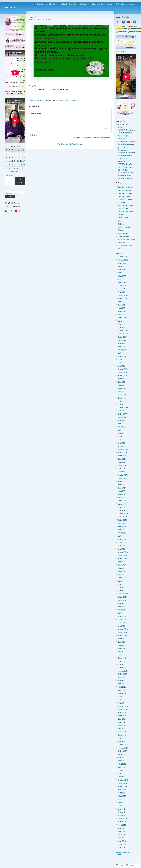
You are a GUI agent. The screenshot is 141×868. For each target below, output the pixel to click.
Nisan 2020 (122, 488)
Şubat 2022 (122, 427)
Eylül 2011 (121, 812)
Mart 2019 (121, 529)
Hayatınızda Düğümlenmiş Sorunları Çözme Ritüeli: (92, 138)
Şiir (119, 249)
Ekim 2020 (121, 469)
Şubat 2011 (122, 834)
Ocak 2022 (121, 430)
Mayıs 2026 (122, 266)
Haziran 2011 (122, 822)
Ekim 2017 (121, 584)
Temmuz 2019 (123, 517)
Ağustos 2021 (123, 446)
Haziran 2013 (122, 751)
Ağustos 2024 (123, 331)
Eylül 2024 (121, 327)
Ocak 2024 (121, 353)
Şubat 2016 (122, 648)
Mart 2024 (121, 347)
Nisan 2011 (122, 828)
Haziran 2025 (122, 298)
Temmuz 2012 (123, 783)
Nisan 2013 (122, 757)
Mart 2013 (121, 761)
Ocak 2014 (121, 729)
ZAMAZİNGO (10, 8)
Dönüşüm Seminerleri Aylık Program (74, 4)
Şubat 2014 (122, 725)
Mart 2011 (121, 831)
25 (6, 168)
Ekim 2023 (121, 363)
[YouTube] (15, 211)
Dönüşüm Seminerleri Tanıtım (47, 4)
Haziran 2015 (122, 674)
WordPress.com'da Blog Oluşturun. (70, 144)
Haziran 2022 (122, 414)
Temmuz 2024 (123, 334)
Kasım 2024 (122, 321)
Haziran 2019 (122, 520)
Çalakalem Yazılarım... (37, 100)
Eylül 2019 (121, 510)
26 (9, 168)
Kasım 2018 (122, 542)
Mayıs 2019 (122, 523)
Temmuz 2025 (123, 295)
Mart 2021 (121, 462)
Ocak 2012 (121, 799)
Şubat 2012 (122, 796)
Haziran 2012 (122, 786)
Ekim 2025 (121, 289)
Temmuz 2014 (123, 709)
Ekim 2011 (121, 809)
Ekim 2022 (121, 401)
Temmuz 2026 (123, 260)
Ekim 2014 (121, 700)
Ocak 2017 (121, 613)
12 (9, 161)
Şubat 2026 (122, 276)
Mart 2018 (121, 568)
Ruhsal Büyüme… (124, 236)
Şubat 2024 (122, 350)
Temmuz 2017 (123, 594)
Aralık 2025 (122, 282)
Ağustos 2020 (123, 475)
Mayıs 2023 (122, 379)
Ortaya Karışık (123, 233)
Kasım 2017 (122, 581)
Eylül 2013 (121, 741)
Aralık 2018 (122, 539)
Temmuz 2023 (123, 372)
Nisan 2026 (122, 269)
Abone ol (10, 196)
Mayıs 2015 (122, 677)
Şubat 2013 (122, 764)
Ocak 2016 (121, 652)
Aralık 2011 (122, 802)
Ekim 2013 (121, 738)
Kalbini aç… (34, 135)
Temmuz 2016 (123, 632)
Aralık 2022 (122, 395)
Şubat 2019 (122, 533)
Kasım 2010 (122, 844)
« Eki (13, 171)
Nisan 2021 (122, 459)
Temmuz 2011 (123, 818)
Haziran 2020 (122, 481)
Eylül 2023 (121, 366)
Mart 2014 (121, 722)
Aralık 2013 (122, 732)
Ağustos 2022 (123, 408)
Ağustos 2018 (123, 552)
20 (12, 165)
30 (21, 168)
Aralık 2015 (122, 655)
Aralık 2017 (122, 578)
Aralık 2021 (122, 433)
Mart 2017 (121, 607)
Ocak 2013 (121, 767)
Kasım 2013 (122, 735)
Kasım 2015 (122, 658)
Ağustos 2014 (123, 706)
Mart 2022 (121, 424)
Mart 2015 (121, 684)
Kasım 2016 (122, 619)
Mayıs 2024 (122, 340)
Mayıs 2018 (122, 562)
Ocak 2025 (121, 314)
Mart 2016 (121, 645)
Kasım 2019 (122, 504)
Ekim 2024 (121, 324)
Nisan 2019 (122, 526)
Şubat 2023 (122, 388)
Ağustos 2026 (123, 257)
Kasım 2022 (122, 398)
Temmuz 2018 (123, 555)
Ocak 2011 (121, 838)
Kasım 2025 (122, 286)
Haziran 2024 (122, 337)
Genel (120, 221)
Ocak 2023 (121, 391)
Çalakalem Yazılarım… (126, 193)
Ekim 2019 (121, 507)
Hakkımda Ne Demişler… (125, 4)
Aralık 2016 (122, 616)
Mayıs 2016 (122, 639)
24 (24, 165)
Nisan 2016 (122, 642)
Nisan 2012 (122, 790)
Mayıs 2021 (122, 456)
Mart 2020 (121, 491)
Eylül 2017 (121, 587)
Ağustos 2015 (123, 668)
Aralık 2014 (122, 693)
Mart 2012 (121, 793)
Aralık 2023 (122, 356)
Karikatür (121, 224)
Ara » (17, 171)
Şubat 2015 (122, 687)
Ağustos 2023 (123, 369)
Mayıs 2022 (122, 417)
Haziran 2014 (122, 713)
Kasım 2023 (122, 359)
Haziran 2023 (122, 375)
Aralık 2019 (122, 501)
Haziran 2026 (122, 263)
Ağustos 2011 (123, 815)
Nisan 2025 (122, 305)
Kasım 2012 (122, 770)
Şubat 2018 (122, 571)
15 (18, 161)
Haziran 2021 (122, 453)
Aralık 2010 (122, 841)
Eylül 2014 (121, 703)
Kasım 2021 (122, 436)
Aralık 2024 (122, 318)
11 (6, 161)
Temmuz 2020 (123, 478)
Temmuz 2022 (123, 411)
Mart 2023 (121, 385)
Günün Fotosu (123, 218)
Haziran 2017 (122, 597)
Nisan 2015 (122, 680)
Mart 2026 (121, 273)
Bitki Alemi (121, 202)
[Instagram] (11, 211)
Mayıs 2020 (122, 485)
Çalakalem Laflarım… (125, 190)
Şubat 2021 (122, 465)
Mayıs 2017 (122, 600)
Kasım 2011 (122, 806)
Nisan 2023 (122, 382)
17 (24, 161)
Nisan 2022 (122, 420)
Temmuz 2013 (123, 748)
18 (6, 165)
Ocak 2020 (121, 497)
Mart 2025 (121, 308)
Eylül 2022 (121, 404)
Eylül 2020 (121, 472)
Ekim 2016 (121, 623)
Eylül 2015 (121, 664)
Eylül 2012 (121, 777)
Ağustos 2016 (123, 629)
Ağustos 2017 (123, 591)
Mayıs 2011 (122, 825)
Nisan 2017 (122, 603)
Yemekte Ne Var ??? (125, 246)
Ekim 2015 (121, 661)
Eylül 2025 (121, 292)
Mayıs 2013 (122, 754)
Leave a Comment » (71, 100)
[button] (118, 42)
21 (15, 165)
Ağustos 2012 (123, 780)
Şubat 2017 (122, 610)
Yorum (105, 129)
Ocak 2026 (121, 279)
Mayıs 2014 (122, 716)
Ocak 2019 (121, 536)
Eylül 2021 (121, 443)
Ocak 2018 (121, 574)
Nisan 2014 (122, 719)
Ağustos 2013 (123, 745)
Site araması (9, 176)
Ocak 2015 (121, 690)
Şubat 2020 (122, 494)
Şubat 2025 (122, 311)
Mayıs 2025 (122, 302)
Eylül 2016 (121, 626)
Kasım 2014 (122, 696)
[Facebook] (6, 211)
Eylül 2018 (121, 549)
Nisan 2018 (122, 565)
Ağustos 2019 (123, 513)
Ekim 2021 (121, 440)
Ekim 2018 (121, 546)
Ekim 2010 (121, 847)
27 (12, 168)
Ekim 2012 (121, 774)
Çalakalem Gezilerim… (126, 187)
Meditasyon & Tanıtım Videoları (102, 4)
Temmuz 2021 (123, 449)
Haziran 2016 (122, 636)
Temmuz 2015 (123, 671)
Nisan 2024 (122, 343)
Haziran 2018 (122, 558)
